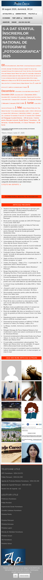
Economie (6, 18)
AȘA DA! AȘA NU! (24, 22)
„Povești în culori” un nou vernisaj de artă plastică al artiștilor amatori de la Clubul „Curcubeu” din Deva (21, 289)
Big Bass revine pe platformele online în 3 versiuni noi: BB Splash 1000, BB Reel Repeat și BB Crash (21, 308)
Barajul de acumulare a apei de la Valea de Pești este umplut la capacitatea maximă (21, 226)
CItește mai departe (10, 184)
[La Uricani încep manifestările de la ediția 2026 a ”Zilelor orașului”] (11, 391)
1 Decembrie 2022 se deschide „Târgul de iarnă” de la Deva (25, 97)
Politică (31, 14)
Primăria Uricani (6, 536)
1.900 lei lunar (14, 113)
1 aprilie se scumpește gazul (15, 87)
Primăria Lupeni (6, 528)
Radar (14, 22)
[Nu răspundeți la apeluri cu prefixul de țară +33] (32, 391)
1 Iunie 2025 (37, 103)
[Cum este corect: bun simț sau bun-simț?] (11, 453)
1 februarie (5, 103)
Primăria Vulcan (6, 543)
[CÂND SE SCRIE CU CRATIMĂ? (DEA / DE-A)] (32, 412)
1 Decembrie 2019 (30, 95)
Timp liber (16, 18)
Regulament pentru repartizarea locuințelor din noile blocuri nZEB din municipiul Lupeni (21, 318)
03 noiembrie (14, 115)
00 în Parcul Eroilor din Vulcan (31, 75)
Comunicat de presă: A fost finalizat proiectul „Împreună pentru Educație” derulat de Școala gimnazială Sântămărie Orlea (22, 231)
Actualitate (7, 14)
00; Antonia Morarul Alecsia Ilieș (29, 80)
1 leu (13, 108)
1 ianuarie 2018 (14, 103)
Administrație (21, 14)
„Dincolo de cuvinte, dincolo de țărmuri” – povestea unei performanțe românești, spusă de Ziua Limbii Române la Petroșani (22, 216)
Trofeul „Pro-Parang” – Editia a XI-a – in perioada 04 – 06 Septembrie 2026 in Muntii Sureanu (22, 263)
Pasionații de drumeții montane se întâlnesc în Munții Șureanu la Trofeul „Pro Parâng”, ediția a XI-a (21, 322)
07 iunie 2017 (21, 115)
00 (3, 65)
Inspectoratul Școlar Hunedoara (11, 506)
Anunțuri (6, 22)
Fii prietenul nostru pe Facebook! (21, 197)
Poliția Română (6, 502)
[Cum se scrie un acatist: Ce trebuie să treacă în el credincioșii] (32, 371)
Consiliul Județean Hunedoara (11, 510)
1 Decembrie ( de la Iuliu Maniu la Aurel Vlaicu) (26, 91)
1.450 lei (31, 111)
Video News (28, 18)
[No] (40, 573)
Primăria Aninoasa (7, 524)
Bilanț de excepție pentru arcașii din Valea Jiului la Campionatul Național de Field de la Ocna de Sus (20, 297)
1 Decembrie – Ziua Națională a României (30, 99)
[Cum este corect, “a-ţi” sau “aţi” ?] (11, 371)
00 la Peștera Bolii (36, 71)
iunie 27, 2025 (19, 133)
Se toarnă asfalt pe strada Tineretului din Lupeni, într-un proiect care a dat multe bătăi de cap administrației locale (22, 280)
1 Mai (18, 107)
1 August (25, 87)
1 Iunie (29, 102)
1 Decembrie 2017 (18, 94)
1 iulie (22, 103)
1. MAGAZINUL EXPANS (24, 113)
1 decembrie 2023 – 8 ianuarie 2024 (10, 99)
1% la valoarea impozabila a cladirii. (20, 111)
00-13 (18, 80)
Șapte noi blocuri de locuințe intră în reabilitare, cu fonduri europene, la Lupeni (20, 259)
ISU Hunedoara (6, 539)
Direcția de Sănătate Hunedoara (12, 532)
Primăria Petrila (6, 514)
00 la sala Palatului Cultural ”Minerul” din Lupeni (13, 73)
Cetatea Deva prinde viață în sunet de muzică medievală (22, 245)
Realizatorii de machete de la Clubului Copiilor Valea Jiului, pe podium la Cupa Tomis (21, 249)
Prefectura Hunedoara (8, 499)
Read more (24, 576)
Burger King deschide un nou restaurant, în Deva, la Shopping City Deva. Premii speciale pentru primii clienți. (22, 272)
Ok (15, 576)
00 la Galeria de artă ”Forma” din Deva (21, 71)
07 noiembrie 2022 (29, 115)
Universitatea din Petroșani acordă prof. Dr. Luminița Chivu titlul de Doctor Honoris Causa (21, 242)
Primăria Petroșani (7, 520)
